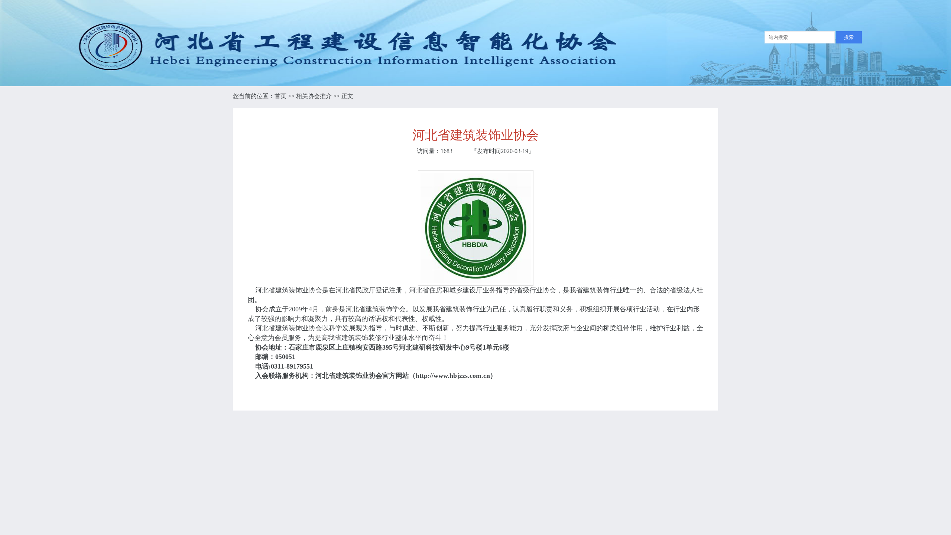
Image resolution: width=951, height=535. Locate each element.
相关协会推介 (314, 96)
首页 (280, 96)
